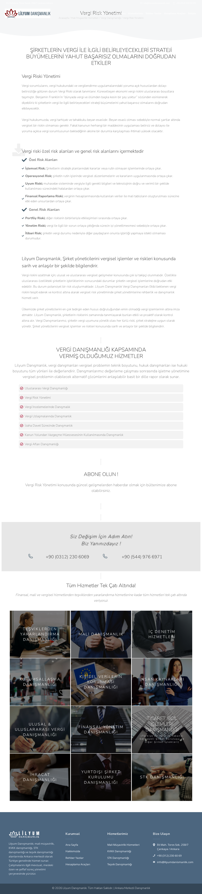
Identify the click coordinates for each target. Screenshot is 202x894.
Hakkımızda (72, 851)
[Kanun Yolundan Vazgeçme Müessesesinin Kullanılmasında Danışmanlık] (21, 435)
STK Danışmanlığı (118, 858)
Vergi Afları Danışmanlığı (42, 444)
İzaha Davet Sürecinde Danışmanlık (49, 425)
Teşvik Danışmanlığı (119, 864)
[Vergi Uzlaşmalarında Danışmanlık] (21, 416)
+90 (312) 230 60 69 (186, 3)
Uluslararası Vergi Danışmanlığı (46, 388)
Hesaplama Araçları (77, 864)
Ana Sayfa (71, 845)
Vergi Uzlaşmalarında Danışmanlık (48, 416)
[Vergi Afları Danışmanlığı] (21, 444)
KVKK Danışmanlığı (119, 851)
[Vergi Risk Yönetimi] (21, 397)
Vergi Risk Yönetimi (38, 397)
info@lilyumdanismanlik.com (156, 3)
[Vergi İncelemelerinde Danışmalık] (21, 407)
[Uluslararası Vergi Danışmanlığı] (21, 388)
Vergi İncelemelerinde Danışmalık (47, 407)
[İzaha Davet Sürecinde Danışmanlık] (21, 425)
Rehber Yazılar (74, 858)
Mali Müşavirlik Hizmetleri (123, 845)
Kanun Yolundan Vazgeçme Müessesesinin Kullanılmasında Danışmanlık (74, 435)
